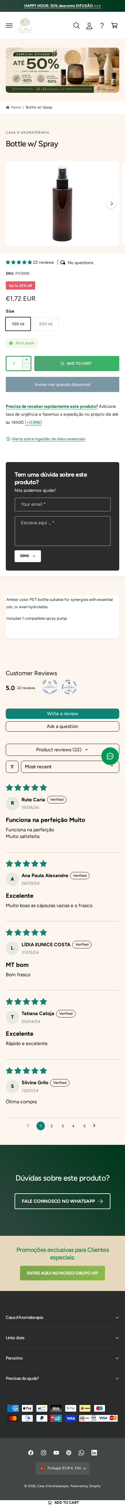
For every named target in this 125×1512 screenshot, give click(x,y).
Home (16, 107)
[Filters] (12, 767)
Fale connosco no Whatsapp (58, 1201)
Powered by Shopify (85, 1486)
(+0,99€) (33, 422)
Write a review (62, 713)
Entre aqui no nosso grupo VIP (62, 1273)
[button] (9, 25)
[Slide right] (111, 203)
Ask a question (62, 726)
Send (24, 556)
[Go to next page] (96, 1125)
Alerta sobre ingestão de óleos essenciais (48, 438)
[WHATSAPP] (102, 25)
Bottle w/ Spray (39, 107)
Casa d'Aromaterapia (27, 133)
